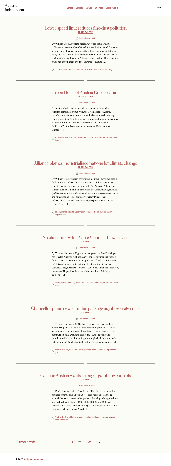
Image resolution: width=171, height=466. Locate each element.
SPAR (114, 137)
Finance (85, 242)
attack (57, 212)
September (113, 283)
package (87, 350)
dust (57, 70)
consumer (82, 137)
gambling (83, 417)
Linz (82, 283)
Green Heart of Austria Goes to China (86, 93)
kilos (70, 70)
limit (74, 70)
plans (100, 350)
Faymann (70, 350)
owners (103, 417)
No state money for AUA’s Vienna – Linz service (85, 238)
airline (57, 283)
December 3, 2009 (87, 248)
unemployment (110, 350)
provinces (111, 417)
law (89, 417)
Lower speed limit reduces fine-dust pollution (86, 28)
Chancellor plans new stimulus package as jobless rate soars (85, 308)
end (60, 70)
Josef (77, 283)
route (105, 283)
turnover (64, 420)
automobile (59, 137)
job (75, 350)
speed (104, 70)
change (64, 212)
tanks (57, 140)
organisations (60, 215)
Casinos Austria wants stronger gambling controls (85, 375)
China (75, 137)
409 (88, 442)
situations (101, 137)
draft (64, 417)
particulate (88, 70)
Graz (65, 70)
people (94, 350)
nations (110, 212)
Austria (58, 350)
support (58, 285)
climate (71, 212)
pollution (97, 70)
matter (80, 70)
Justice (103, 212)
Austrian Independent (33, 459)
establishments (73, 417)
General (79, 8)
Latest (70, 8)
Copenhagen (80, 212)
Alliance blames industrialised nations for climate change (85, 163)
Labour (80, 350)
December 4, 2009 (87, 38)
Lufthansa (89, 283)
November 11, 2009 (87, 386)
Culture (89, 8)
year (57, 353)
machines (95, 417)
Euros (96, 212)
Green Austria (112, 8)
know (94, 137)
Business (99, 8)
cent (63, 350)
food (89, 137)
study (110, 70)
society (109, 137)
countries (89, 212)
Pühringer (98, 283)
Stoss (57, 420)
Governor (70, 283)
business (68, 137)
